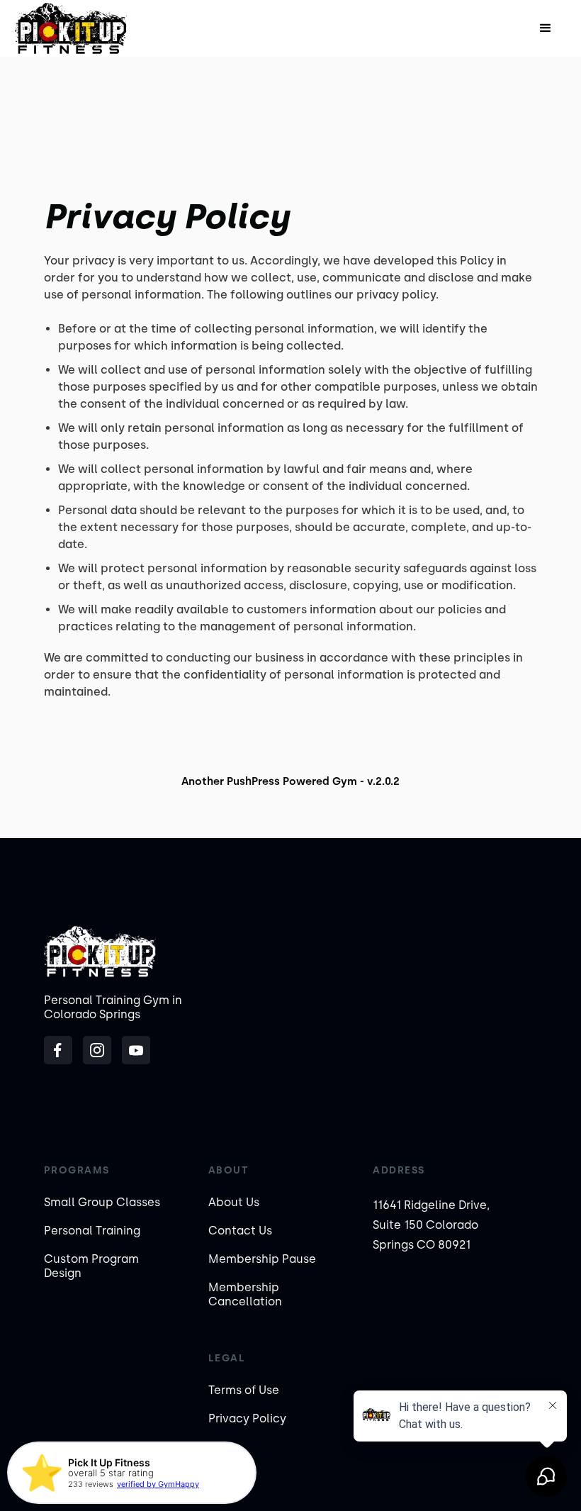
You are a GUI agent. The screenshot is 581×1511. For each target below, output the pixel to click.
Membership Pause (262, 1259)
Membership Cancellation (245, 1294)
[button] (545, 28)
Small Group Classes (102, 1202)
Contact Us (240, 1230)
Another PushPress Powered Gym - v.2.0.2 (290, 781)
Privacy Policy (247, 1418)
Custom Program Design (91, 1266)
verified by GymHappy (158, 1484)
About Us (233, 1202)
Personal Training (92, 1230)
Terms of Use (243, 1390)
